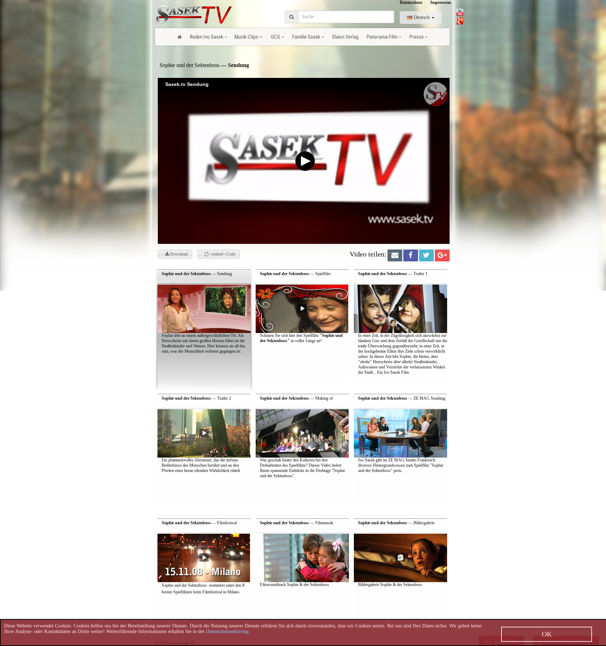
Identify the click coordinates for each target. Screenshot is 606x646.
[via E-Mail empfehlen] (395, 255)
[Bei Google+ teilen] (442, 255)
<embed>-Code (221, 254)
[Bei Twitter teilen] (426, 255)
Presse (416, 37)
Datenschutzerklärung (227, 631)
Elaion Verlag (345, 37)
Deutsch (421, 17)
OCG (275, 37)
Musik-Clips (246, 37)
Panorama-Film (381, 37)
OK (547, 634)
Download (178, 254)
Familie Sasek (306, 37)
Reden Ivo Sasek (206, 37)
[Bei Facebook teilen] (410, 255)
